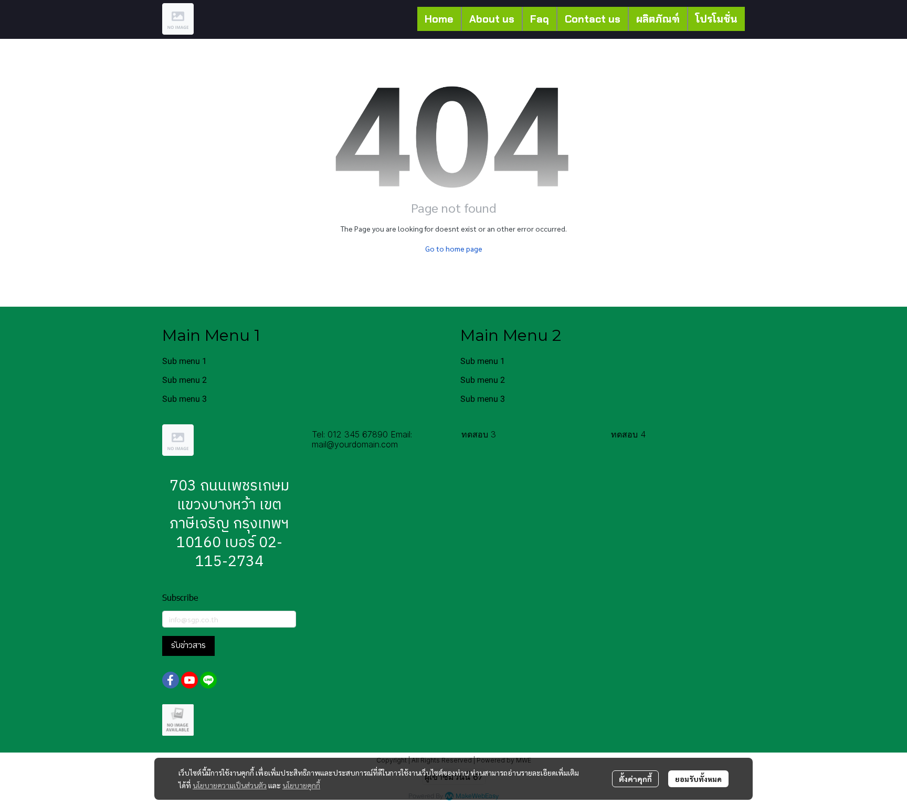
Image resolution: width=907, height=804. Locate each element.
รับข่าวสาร (188, 646)
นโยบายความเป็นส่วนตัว (230, 785)
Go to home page (453, 248)
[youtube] (189, 680)
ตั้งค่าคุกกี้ (635, 779)
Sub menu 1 (184, 361)
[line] (208, 680)
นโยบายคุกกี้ (301, 785)
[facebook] (170, 680)
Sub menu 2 (184, 380)
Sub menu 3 (184, 399)
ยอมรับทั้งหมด (698, 779)
